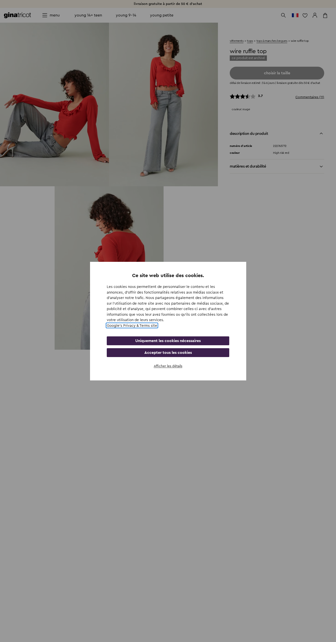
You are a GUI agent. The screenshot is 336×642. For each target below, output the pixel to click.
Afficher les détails (168, 366)
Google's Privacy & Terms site (132, 325)
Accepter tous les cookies (168, 353)
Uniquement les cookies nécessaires (168, 341)
